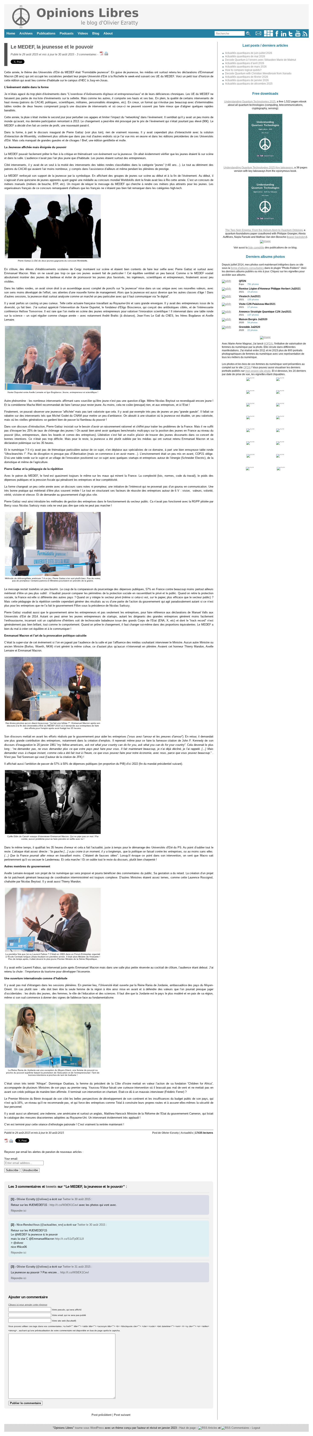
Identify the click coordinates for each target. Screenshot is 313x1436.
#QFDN (268, 343)
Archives (26, 33)
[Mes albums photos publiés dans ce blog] (268, 35)
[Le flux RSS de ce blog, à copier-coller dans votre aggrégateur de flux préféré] (305, 35)
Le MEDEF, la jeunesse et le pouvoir (52, 47)
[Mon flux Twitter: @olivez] (291, 35)
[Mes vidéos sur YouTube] (297, 35)
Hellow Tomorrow (30, 311)
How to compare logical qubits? (243, 70)
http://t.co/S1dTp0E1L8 (69, 1238)
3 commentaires (86, 54)
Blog (95, 33)
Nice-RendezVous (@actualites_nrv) (40, 1224)
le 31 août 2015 (81, 1266)
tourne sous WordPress (90, 1427)
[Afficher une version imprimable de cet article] (106, 54)
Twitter (67, 1199)
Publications (46, 33)
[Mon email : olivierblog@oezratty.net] (258, 35)
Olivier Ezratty (170, 1133)
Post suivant (122, 1414)
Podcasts (66, 33)
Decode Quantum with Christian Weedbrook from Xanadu (258, 73)
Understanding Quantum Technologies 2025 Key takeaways (258, 167)
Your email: (11, 1158)
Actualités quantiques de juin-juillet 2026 (248, 53)
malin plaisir (135, 434)
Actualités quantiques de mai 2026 (245, 56)
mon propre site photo (258, 371)
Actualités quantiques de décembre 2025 (249, 83)
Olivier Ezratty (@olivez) (33, 1199)
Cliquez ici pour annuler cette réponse (27, 1304)
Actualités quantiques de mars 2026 (246, 66)
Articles (212, 1427)
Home (10, 33)
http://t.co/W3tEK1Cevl (64, 1204)
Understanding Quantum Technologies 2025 (250, 101)
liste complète (256, 247)
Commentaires (240, 1427)
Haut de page (187, 1427)
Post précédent (101, 1414)
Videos (83, 33)
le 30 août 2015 (81, 1199)
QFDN (247, 367)
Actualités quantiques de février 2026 (246, 77)
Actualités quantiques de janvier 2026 (247, 80)
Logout (256, 1427)
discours (16, 736)
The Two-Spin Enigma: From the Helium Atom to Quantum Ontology (264, 230)
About (108, 33)
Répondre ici (18, 1210)
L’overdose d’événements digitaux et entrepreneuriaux (104, 94)
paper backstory (297, 237)
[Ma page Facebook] (277, 35)
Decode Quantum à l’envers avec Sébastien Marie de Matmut (260, 60)
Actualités (187, 1133)
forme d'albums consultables (247, 268)
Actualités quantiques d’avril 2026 (244, 63)
